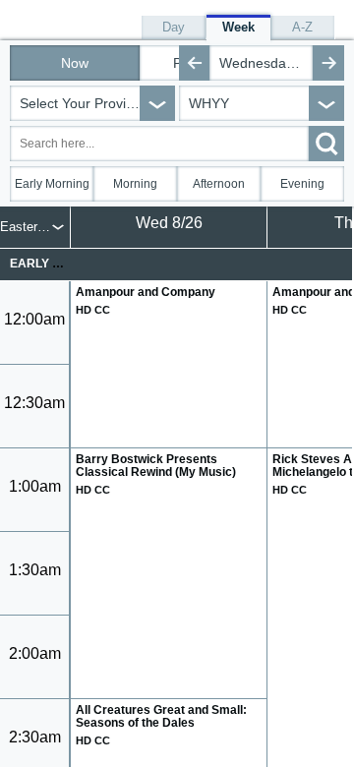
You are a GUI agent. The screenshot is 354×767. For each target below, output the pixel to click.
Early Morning (52, 184)
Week (238, 27)
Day (173, 27)
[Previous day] (194, 63)
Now (74, 63)
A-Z (302, 27)
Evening (302, 184)
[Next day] (328, 63)
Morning (135, 184)
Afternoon (219, 184)
